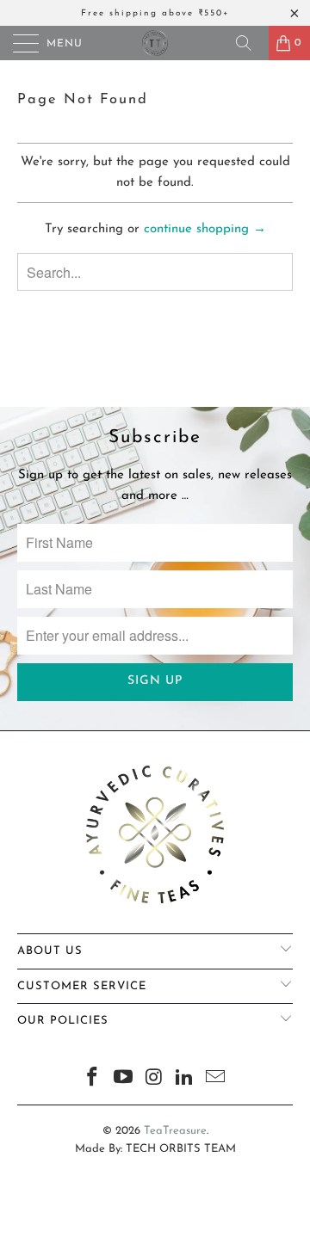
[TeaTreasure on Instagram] (154, 1080)
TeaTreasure (175, 1130)
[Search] (249, 43)
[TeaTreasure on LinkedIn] (185, 1080)
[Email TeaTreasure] (216, 1080)
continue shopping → (205, 229)
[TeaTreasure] (155, 43)
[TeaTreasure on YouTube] (123, 1080)
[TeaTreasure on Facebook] (93, 1080)
